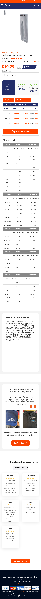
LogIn (33, 7)
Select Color (7, 71)
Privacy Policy (13, 596)
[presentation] (31, 406)
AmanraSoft (29, 594)
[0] (37, 5)
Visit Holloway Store (11, 53)
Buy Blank (8, 100)
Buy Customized (23, 100)
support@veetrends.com (20, 584)
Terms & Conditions (26, 596)
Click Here (14, 1)
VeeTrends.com (20, 592)
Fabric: (4, 61)
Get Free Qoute (20, 443)
